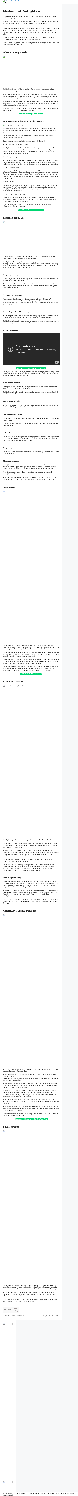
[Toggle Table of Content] (14, 1310)
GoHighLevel (7, 89)
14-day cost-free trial (30, 1099)
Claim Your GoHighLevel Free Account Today (31, 368)
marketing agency (12, 128)
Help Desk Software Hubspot (14, 1316)
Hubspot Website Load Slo (50, 1316)
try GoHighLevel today (14, 1301)
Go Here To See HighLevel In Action (31, 114)
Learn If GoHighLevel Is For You (31, 674)
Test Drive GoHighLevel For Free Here (31, 210)
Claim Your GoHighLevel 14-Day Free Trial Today (31, 1119)
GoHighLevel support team (12, 896)
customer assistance (42, 901)
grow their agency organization (34, 479)
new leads (11, 387)
